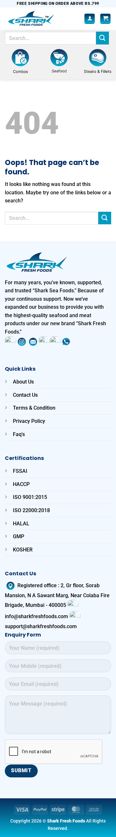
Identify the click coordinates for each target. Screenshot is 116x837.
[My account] (89, 19)
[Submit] (102, 38)
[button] (105, 19)
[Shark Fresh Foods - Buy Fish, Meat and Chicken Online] (40, 18)
